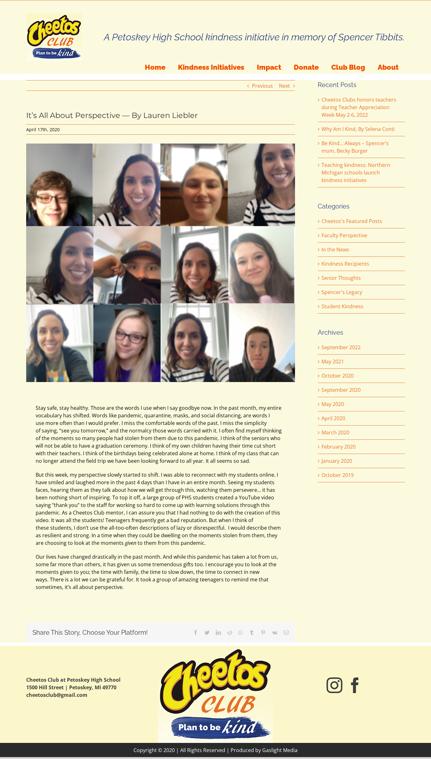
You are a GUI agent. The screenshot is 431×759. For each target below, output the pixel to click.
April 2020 (333, 418)
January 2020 (337, 460)
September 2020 (341, 389)
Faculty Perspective (344, 235)
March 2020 (335, 432)
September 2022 (341, 347)
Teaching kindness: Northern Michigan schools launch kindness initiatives (356, 173)
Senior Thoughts (341, 277)
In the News (335, 249)
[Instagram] (334, 685)
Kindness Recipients (345, 263)
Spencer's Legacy (342, 292)
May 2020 (333, 404)
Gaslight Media (280, 750)
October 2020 (338, 375)
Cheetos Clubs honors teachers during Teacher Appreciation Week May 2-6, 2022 (359, 107)
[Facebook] (355, 685)
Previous (262, 85)
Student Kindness (342, 306)
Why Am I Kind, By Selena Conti (358, 129)
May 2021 (333, 361)
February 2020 (339, 446)
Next (284, 85)
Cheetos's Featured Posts (352, 221)
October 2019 (338, 475)
